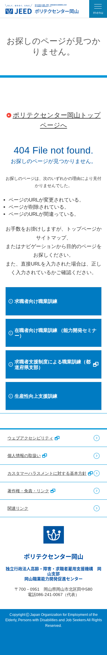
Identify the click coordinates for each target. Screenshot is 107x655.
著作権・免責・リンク (28, 490)
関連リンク (17, 508)
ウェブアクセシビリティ (30, 438)
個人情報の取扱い (24, 455)
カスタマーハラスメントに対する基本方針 (46, 473)
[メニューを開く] (98, 9)
